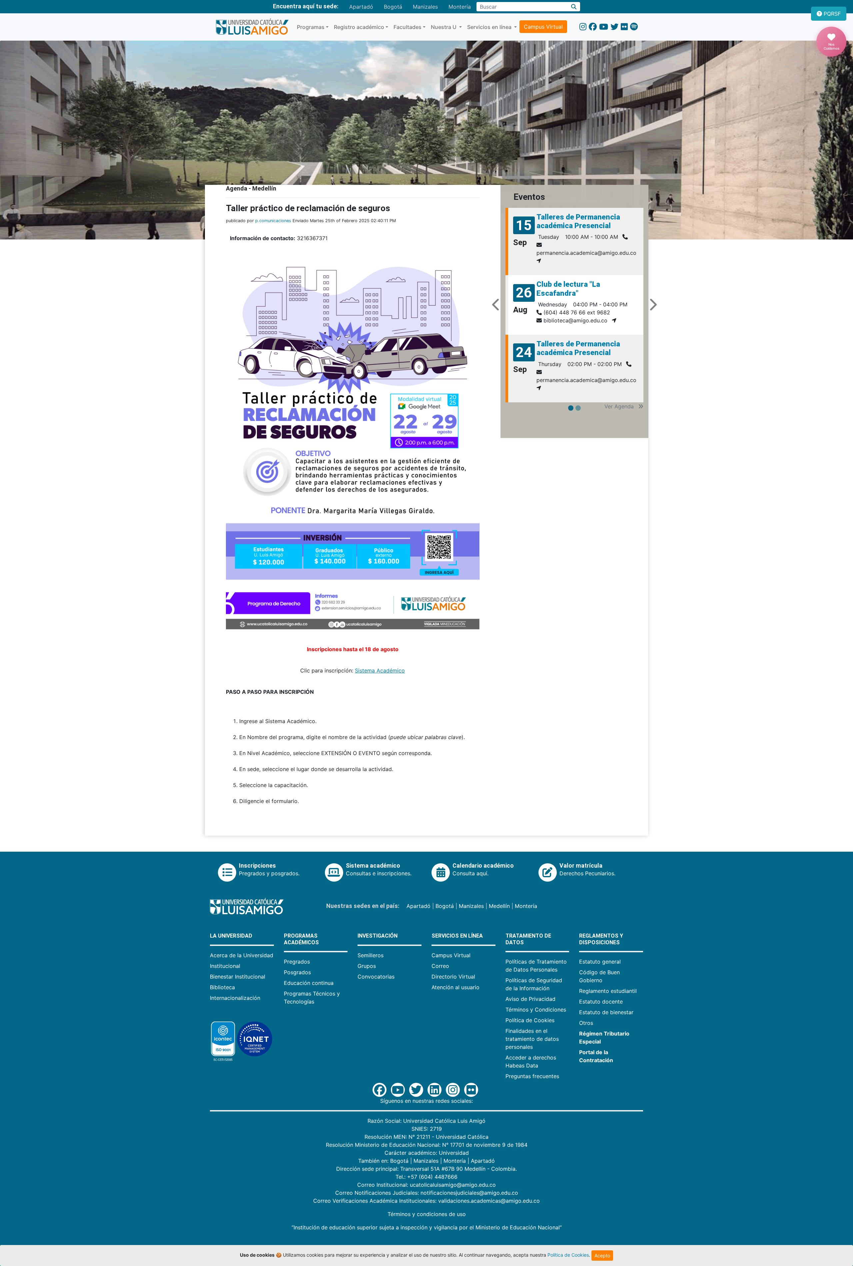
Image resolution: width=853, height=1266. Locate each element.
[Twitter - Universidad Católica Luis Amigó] (614, 27)
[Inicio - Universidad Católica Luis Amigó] (252, 27)
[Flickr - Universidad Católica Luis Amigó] (624, 27)
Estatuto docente (601, 1001)
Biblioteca (222, 987)
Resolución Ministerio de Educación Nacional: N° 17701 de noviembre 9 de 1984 (426, 1144)
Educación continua (309, 983)
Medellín (499, 906)
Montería (459, 6)
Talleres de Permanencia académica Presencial (578, 221)
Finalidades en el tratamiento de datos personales (532, 1039)
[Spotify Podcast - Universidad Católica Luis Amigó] (634, 27)
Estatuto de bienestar (606, 1012)
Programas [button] (311, 27)
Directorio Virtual (453, 976)
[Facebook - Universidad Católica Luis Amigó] (593, 27)
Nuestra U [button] (444, 27)
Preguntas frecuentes (532, 1076)
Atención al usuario (455, 987)
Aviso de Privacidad (530, 999)
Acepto (602, 1255)
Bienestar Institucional (237, 976)
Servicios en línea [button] (490, 27)
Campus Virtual (543, 26)
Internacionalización (235, 998)
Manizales (425, 6)
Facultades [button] (408, 27)
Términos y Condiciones (535, 1009)
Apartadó (361, 6)
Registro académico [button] (359, 27)
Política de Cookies (529, 1020)
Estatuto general (600, 961)
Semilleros (371, 955)
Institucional (225, 966)
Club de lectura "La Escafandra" (568, 288)
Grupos (367, 966)
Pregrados (297, 961)
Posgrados (297, 972)
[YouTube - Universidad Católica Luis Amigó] (603, 27)
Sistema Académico (380, 670)
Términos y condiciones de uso (427, 1214)
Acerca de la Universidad (241, 955)
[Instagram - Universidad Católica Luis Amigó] (582, 27)
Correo (440, 966)
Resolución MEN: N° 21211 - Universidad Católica (426, 1136)
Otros (586, 1023)
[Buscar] (573, 6)
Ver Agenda (619, 406)
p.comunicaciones (273, 220)
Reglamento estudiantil (608, 991)
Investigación (378, 936)
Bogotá (393, 6)
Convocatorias (376, 976)
